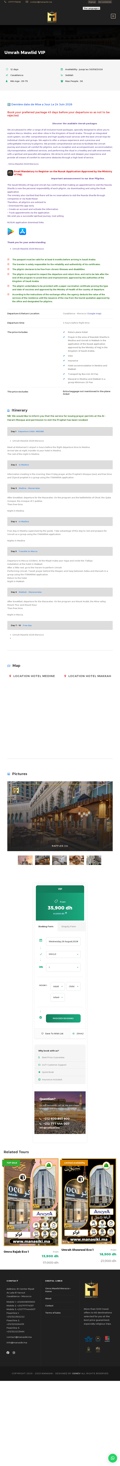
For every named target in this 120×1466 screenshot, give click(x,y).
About (48, 1298)
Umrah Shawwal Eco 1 (77, 1250)
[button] (112, 1458)
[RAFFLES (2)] (60, 816)
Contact (49, 1305)
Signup (92, 2)
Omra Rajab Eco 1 (16, 1251)
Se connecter (104, 2)
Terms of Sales (53, 1312)
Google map (94, 313)
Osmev (76, 1373)
